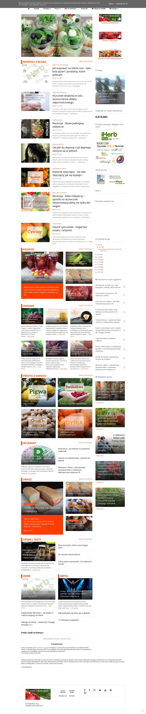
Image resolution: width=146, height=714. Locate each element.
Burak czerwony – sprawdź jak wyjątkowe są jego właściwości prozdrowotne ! (32, 318)
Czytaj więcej (57, 45)
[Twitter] (100, 690)
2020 (99, 254)
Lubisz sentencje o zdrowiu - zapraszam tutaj (56, 639)
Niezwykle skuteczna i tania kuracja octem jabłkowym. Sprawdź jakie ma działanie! (108, 419)
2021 (99, 245)
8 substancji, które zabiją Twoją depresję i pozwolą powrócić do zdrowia (110, 446)
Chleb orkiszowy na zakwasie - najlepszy (42, 509)
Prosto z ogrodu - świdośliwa (73, 403)
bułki (70, 488)
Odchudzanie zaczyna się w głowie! (74, 613)
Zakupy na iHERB (99, 9)
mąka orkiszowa (73, 520)
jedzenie (61, 144)
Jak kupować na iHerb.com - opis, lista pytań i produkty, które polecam (71, 71)
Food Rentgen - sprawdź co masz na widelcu (36, 556)
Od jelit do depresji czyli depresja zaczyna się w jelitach (71, 149)
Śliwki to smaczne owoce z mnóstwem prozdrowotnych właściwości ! (55, 350)
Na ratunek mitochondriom (69, 554)
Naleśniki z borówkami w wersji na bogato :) (78, 509)
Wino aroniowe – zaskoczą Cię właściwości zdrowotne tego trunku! (32, 350)
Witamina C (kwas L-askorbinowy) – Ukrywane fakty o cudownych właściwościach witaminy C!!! (72, 470)
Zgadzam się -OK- (122, 4)
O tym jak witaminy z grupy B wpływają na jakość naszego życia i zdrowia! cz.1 (38, 459)
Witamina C (63, 92)
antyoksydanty (56, 168)
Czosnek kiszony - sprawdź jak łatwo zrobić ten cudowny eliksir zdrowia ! (110, 393)
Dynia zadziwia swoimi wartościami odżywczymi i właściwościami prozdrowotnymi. (72, 431)
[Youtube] (105, 690)
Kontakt (72, 696)
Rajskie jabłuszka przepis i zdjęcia (40, 277)
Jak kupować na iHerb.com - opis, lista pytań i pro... (110, 250)
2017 (99, 262)
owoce (64, 168)
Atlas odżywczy (57, 193)
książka (54, 120)
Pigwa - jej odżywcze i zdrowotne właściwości (38, 402)
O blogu (114, 9)
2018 (99, 259)
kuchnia (60, 120)
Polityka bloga (72, 691)
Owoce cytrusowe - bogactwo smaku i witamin (69, 228)
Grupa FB (84, 9)
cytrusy (54, 224)
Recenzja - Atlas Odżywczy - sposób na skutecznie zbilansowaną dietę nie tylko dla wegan (71, 201)
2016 (99, 264)
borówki (71, 505)
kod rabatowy (64, 65)
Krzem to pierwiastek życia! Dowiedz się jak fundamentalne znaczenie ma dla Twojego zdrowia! (108, 498)
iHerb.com (55, 65)
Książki (36, 9)
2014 (99, 270)
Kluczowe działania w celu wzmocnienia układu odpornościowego (67, 99)
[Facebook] (84, 690)
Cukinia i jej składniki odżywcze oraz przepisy (77, 262)
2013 (99, 272)
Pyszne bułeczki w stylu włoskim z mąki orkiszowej (78, 279)
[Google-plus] (85, 692)
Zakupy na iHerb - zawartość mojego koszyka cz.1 (38, 623)
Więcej (111, 4)
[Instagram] (94, 690)
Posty (57, 9)
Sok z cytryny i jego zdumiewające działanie (56, 320)
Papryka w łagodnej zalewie (76, 297)
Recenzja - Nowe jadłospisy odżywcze (68, 124)
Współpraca (63, 696)
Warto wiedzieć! (70, 9)
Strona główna (62, 691)
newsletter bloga (41, 648)
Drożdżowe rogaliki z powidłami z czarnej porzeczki (76, 525)
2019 (99, 257)
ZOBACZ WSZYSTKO (85, 61)
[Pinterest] (111, 690)
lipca (100, 247)
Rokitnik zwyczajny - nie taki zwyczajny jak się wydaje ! (69, 173)
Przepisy (46, 9)
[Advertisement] (108, 219)
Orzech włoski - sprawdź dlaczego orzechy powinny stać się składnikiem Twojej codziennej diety (37, 431)
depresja (55, 144)
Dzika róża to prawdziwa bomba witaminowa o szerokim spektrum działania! (80, 349)
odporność (55, 92)
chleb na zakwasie (29, 504)
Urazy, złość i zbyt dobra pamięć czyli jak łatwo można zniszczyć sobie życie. (73, 593)
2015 (99, 267)
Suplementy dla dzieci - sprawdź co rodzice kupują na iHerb (37, 614)
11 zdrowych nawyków (68, 620)
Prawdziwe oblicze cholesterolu (79, 320)
